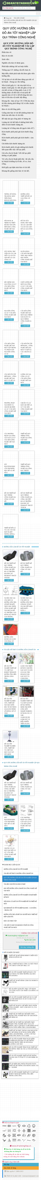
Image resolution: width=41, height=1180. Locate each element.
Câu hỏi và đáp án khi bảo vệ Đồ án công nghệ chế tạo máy (19, 926)
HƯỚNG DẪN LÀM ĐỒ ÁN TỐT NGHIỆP (17, 547)
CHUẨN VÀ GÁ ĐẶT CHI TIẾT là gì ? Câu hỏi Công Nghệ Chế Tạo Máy (26, 407)
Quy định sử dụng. (10, 1168)
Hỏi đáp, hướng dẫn (27, 947)
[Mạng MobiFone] (29, 1140)
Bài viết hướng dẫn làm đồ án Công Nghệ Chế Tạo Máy (20, 889)
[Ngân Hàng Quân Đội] (34, 1131)
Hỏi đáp (6, 1164)
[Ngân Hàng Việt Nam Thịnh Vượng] (9, 1135)
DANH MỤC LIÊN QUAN (12, 865)
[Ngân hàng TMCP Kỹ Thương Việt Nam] (24, 1126)
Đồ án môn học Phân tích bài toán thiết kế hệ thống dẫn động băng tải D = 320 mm (23, 1065)
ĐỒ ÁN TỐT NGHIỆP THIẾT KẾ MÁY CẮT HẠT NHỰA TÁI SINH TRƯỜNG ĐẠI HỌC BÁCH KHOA (22, 973)
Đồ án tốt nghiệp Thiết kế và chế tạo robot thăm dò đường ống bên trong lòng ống (10, 672)
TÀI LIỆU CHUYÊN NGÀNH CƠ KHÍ (14, 884)
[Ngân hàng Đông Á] (29, 1126)
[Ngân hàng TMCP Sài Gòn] (9, 1131)
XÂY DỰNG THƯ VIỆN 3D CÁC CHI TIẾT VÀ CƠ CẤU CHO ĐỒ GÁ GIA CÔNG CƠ (10, 255)
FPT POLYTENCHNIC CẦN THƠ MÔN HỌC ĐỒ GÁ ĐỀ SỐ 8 (9, 468)
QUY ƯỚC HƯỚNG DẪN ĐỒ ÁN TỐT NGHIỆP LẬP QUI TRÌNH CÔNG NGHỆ (22, 764)
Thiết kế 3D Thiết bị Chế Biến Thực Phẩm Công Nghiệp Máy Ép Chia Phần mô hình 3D (23, 1015)
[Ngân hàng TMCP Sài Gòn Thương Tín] (19, 1131)
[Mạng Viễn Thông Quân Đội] (34, 1140)
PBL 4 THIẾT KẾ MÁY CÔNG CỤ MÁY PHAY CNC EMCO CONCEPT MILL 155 (23, 964)
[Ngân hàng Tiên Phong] (19, 1135)
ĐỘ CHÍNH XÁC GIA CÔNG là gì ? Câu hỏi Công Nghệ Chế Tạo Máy (10, 286)
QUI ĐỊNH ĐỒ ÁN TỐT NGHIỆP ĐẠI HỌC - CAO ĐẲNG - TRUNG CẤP (20, 909)
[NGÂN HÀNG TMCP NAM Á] (19, 1140)
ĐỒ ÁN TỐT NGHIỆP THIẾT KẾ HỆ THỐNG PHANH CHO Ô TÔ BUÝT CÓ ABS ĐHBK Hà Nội (23, 1057)
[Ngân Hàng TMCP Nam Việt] (14, 1140)
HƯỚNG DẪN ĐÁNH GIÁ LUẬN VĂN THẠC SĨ (10, 639)
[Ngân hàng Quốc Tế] (4, 1131)
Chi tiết (10, 203)
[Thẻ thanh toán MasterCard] (9, 1126)
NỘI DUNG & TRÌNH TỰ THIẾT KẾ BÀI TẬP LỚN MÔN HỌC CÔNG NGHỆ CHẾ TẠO (10, 225)
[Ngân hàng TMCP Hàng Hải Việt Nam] (24, 1135)
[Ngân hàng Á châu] (14, 1131)
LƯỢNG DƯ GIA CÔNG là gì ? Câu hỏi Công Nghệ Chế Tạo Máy (26, 378)
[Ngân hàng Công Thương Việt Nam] (34, 1126)
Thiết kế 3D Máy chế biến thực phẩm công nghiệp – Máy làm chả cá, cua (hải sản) (23, 1007)
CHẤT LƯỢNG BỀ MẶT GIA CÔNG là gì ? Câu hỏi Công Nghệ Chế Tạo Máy (26, 286)
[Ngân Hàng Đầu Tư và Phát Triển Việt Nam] (24, 1131)
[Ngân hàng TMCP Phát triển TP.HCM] (4, 1140)
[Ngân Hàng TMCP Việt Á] (9, 1140)
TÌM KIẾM (9, 8)
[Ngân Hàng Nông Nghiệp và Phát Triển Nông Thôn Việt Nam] (29, 1131)
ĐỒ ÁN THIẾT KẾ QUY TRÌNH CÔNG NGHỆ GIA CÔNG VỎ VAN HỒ (10, 497)
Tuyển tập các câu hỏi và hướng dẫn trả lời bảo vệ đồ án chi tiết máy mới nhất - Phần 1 (26, 604)
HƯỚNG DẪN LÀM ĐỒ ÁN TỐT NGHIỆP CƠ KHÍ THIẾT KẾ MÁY (20, 896)
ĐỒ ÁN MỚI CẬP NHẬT (11, 952)
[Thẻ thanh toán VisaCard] (4, 1126)
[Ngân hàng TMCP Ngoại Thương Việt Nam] (19, 1126)
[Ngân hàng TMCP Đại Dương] (34, 1135)
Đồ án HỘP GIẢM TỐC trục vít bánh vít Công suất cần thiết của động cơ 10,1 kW (23, 990)
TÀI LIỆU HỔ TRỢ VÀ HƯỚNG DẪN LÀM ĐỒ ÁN (20, 649)
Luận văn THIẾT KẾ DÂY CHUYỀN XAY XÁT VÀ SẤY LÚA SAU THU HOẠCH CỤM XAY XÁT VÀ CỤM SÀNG (26, 672)
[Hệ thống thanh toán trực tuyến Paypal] (14, 1126)
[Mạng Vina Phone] (24, 1140)
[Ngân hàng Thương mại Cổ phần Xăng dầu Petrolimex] (29, 1135)
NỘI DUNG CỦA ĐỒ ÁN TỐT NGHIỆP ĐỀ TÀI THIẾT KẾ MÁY (20, 902)
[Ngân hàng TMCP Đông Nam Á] (14, 1135)
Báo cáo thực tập (10, 921)
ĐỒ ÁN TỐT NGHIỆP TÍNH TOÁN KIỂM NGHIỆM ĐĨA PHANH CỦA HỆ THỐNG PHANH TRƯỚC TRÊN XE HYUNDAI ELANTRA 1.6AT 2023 (22, 1041)
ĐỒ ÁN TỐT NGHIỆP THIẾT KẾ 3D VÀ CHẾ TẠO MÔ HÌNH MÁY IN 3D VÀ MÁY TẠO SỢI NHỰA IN (23, 998)
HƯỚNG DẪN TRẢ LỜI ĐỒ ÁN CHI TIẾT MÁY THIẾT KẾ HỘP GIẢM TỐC (20, 915)
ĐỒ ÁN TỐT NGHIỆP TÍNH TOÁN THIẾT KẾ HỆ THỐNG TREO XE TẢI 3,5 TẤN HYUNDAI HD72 (23, 1048)
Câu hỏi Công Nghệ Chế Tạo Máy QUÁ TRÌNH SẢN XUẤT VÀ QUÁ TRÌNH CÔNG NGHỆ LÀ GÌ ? (26, 317)
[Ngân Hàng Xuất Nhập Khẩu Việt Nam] (4, 1135)
